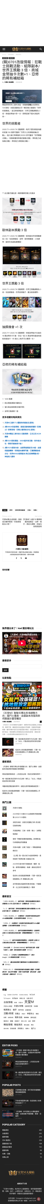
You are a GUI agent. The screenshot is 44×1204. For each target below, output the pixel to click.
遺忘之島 (24, 1021)
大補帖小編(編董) (9, 82)
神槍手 (23, 1014)
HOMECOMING (23, 995)
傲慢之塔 (22, 998)
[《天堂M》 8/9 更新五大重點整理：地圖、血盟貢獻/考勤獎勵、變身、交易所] (8, 1114)
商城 (15, 1002)
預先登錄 (26, 1025)
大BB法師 (7, 947)
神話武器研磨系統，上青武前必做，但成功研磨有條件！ (22, 774)
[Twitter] (22, 558)
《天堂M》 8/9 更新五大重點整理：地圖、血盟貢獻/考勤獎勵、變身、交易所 (28, 1114)
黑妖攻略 (6, 1028)
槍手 (15, 1010)
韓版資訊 (18, 54)
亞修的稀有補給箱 (20, 510)
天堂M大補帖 (17, 808)
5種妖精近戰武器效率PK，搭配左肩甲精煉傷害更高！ (21, 786)
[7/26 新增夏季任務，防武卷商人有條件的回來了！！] (8, 1103)
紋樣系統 (10, 1017)
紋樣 (5, 1017)
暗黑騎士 (7, 1010)
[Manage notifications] (39, 1199)
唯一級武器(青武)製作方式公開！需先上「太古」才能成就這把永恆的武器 (21, 780)
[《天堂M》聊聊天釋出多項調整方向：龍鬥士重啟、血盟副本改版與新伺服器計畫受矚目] (22, 696)
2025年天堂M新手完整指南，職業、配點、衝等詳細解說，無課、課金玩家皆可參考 (27, 867)
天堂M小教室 (8, 1006)
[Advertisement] (22, 23)
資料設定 (33, 1017)
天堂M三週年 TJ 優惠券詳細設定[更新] (19, 423)
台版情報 (8, 1002)
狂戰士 (35, 510)
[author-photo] (22, 546)
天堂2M (21, 1002)
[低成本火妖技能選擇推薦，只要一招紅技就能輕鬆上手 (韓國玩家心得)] (8, 753)
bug (5, 995)
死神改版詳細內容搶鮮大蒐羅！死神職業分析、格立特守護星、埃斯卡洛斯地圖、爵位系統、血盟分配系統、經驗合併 (21, 971)
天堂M (29, 510)
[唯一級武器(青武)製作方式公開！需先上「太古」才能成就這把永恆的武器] (8, 742)
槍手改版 (21, 1010)
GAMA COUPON (12, 995)
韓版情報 (8, 1024)
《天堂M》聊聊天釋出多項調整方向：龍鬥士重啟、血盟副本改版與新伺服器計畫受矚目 (21, 716)
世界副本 (15, 998)
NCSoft (32, 994)
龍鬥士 (33, 1028)
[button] (3, 49)
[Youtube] (27, 558)
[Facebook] (17, 558)
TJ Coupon (7, 998)
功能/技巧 (30, 998)
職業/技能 (18, 1017)
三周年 (11, 510)
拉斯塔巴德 (28, 1006)
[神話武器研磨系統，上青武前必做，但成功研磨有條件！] (8, 1064)
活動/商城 (8, 1013)
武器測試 (28, 1010)
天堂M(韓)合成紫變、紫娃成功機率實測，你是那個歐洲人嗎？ (12, 521)
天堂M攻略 (18, 1006)
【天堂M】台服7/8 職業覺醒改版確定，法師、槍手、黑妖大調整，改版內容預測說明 (32, 522)
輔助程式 (6, 1021)
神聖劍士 (30, 1013)
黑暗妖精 (13, 1028)
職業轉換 (26, 1017)
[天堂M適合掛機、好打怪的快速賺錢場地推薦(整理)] (8, 1093)
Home (4, 54)
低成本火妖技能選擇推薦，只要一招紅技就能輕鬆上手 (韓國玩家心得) (21, 792)
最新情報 (11, 54)
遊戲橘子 (17, 1021)
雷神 (33, 1021)
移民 (37, 1014)
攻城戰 (36, 1006)
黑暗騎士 (21, 1028)
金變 (29, 1021)
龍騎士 (27, 1028)
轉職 (11, 1021)
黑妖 (32, 1025)
